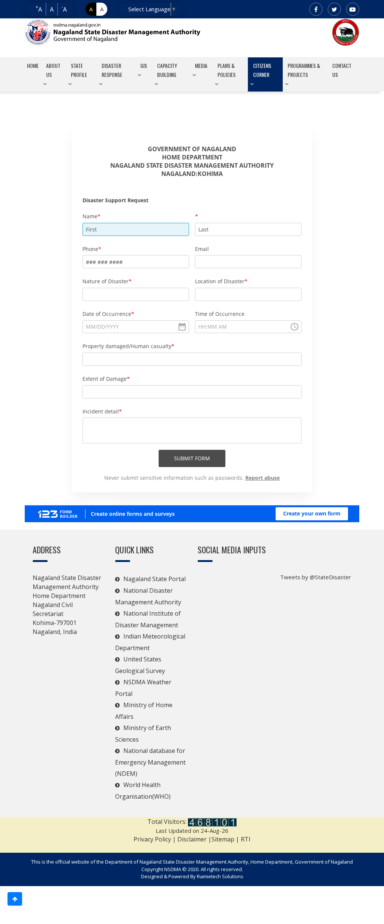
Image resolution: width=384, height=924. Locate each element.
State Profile (79, 70)
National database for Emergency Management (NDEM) (150, 762)
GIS (143, 65)
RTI (245, 839)
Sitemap (224, 839)
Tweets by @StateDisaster (315, 577)
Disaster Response (112, 70)
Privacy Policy (152, 839)
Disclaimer (192, 839)
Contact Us (341, 70)
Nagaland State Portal (154, 579)
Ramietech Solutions (220, 876)
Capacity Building (167, 70)
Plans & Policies (227, 70)
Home (33, 65)
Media (201, 65)
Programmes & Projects (304, 70)
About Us (53, 70)
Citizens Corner (262, 70)
